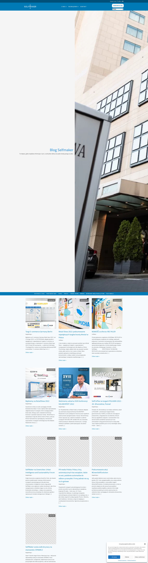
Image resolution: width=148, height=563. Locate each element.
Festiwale (110, 294)
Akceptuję (114, 557)
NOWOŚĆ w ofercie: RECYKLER (103, 331)
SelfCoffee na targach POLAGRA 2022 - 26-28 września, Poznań (107, 402)
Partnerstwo (51, 294)
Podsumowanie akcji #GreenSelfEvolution (100, 471)
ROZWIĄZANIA (72, 6)
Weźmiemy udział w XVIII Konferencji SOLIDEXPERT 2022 (73, 402)
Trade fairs (74, 294)
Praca (66, 294)
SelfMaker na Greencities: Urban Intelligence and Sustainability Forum (40, 471)
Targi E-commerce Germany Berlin (39, 331)
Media (82, 294)
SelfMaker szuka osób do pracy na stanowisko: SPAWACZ (39, 548)
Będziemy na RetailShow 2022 (37, 401)
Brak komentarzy (37, 334)
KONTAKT (83, 6)
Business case (39, 294)
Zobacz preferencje (140, 557)
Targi (60, 294)
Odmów (127, 557)
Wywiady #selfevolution (95, 294)
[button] (145, 544)
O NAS (63, 6)
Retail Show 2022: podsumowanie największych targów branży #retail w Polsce (73, 334)
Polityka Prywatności (122, 560)
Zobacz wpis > (29, 352)
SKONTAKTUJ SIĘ (117, 5)
